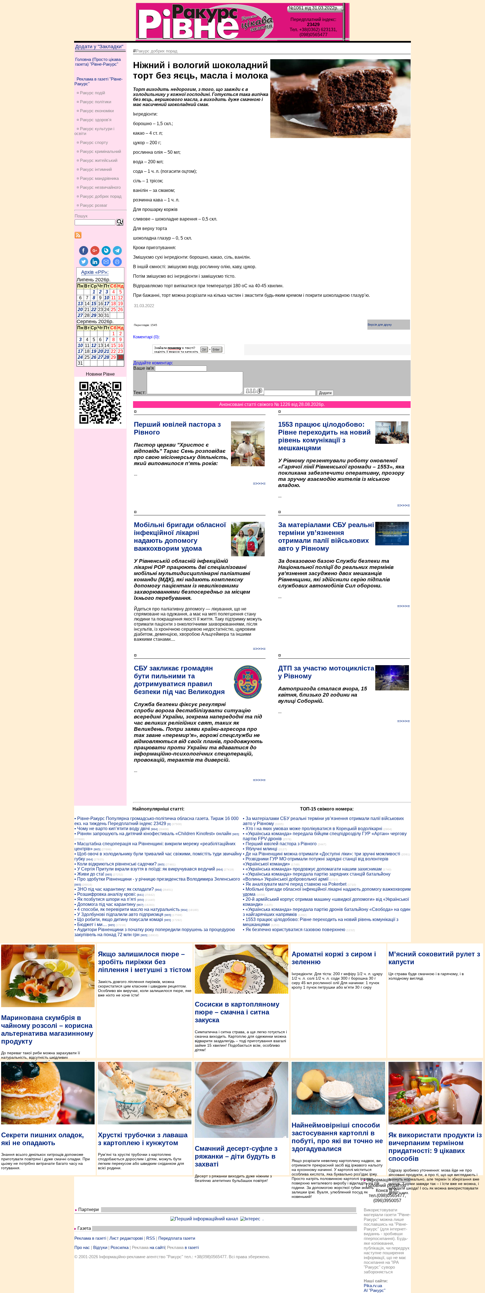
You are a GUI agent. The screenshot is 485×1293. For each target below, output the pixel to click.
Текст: (139, 392)
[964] (154, 829)
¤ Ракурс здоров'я (94, 119)
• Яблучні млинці (260, 848)
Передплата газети (176, 1238)
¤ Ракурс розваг (92, 205)
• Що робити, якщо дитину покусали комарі (118, 919)
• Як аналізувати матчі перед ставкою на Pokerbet (294, 884)
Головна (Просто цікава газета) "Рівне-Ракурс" (98, 61)
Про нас (82, 1247)
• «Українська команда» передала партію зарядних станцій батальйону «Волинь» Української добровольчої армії (316, 876)
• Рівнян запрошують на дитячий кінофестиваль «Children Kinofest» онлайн (152, 833)
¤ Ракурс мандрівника (98, 178)
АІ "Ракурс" (374, 1290)
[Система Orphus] (188, 352)
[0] (169, 824)
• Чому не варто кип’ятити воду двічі (112, 828)
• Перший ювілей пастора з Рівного (280, 843)
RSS (150, 1238)
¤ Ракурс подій (91, 92)
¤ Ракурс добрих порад (99, 196)
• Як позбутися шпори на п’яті (105, 899)
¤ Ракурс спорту (92, 142)
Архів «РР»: (95, 272)
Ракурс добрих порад (156, 51)
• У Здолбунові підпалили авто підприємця (118, 914)
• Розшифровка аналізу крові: (105, 894)
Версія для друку (380, 324)
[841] (140, 894)
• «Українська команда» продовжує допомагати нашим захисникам (312, 869)
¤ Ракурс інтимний (94, 169)
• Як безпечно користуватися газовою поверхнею (294, 929)
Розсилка (120, 1247)
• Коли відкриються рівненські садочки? (115, 864)
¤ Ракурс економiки (95, 110)
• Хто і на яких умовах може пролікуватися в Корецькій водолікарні (312, 828)
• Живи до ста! (89, 874)
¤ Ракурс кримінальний (99, 151)
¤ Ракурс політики (94, 101)
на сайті (157, 1247)
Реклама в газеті (90, 1238)
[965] (235, 834)
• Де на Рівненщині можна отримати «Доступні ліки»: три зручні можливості (321, 853)
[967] (140, 904)
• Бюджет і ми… (90, 924)
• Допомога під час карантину (105, 904)
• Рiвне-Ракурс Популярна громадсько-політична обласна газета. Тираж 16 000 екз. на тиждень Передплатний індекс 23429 (156, 821)
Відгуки (100, 1247)
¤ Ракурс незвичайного (99, 187)
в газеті (192, 1247)
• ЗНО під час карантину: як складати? (114, 889)
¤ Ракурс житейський (97, 160)
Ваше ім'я (143, 368)
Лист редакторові (126, 1238)
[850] (140, 899)
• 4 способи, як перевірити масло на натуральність (127, 909)
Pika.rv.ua (373, 1285)
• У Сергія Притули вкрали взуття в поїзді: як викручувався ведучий (144, 869)
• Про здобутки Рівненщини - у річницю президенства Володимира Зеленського (157, 879)
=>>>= (259, 483)
